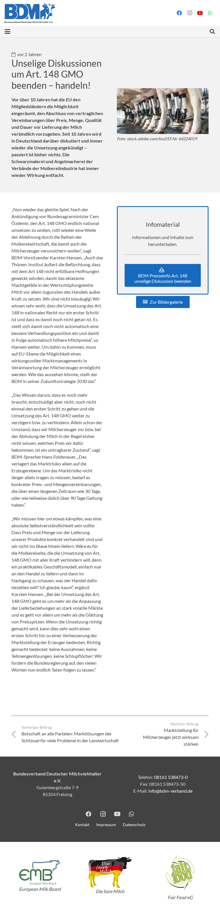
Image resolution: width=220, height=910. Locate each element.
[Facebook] (179, 13)
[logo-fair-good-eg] (180, 872)
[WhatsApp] (210, 13)
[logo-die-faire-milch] (110, 872)
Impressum (106, 824)
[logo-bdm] (30, 13)
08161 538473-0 (171, 777)
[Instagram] (189, 13)
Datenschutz (134, 824)
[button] (7, 31)
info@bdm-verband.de (170, 790)
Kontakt (82, 824)
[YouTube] (200, 13)
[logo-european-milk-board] (39, 872)
